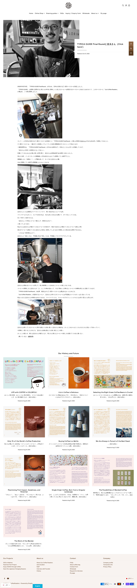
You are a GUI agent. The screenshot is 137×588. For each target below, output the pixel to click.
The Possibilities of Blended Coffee (113, 490)
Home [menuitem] (31, 13)
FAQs (71, 562)
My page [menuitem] (104, 13)
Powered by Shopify (27, 583)
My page (72, 573)
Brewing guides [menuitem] (51, 13)
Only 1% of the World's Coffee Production (24, 441)
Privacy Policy (107, 567)
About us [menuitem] (94, 13)
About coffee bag (75, 564)
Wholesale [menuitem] (86, 13)
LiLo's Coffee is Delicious (68, 392)
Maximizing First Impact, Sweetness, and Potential (24, 491)
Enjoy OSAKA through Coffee (12, 567)
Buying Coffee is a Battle (68, 441)
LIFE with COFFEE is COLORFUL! (24, 392)
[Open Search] (123, 5)
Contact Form (74, 567)
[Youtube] (8, 578)
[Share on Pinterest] (131, 53)
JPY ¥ (129, 578)
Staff (38, 567)
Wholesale (73, 569)
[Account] (126, 5)
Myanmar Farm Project (10, 564)
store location (41, 564)
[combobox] (6, 585)
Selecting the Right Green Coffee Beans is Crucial (113, 392)
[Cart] (129, 5)
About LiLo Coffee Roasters (45, 562)
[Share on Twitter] (131, 48)
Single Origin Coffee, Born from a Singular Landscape (68, 491)
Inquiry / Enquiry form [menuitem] (73, 13)
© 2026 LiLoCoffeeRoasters (11, 583)
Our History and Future (68, 353)
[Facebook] (4, 578)
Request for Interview (76, 571)
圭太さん (83, 141)
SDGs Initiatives (8, 562)
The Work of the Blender (24, 541)
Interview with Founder (43, 569)
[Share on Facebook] (131, 44)
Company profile (108, 562)
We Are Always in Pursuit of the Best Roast (113, 441)
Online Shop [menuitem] (39, 13)
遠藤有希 (30, 336)
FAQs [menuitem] (62, 13)
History (39, 571)
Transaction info (108, 564)
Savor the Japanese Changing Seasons (14, 569)
